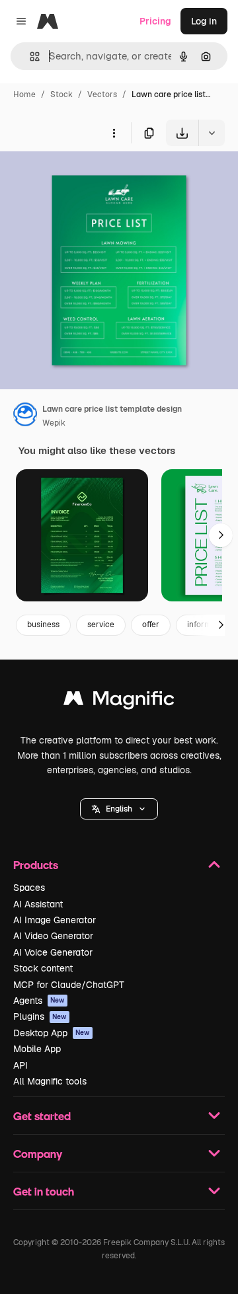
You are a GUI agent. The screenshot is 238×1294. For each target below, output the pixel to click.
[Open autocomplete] (29, 56)
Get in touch (43, 1191)
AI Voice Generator (53, 952)
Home (24, 94)
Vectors (102, 94)
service (100, 624)
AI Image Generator (54, 920)
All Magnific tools (50, 1081)
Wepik (53, 423)
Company (37, 1154)
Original (84, 177)
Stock (61, 94)
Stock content (43, 968)
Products (35, 865)
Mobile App (37, 1049)
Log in (204, 21)
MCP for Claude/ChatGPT (68, 985)
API (20, 1065)
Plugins (40, 1016)
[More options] (113, 133)
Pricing (155, 21)
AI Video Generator (53, 936)
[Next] (221, 535)
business (43, 624)
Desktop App (51, 1033)
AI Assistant (38, 904)
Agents (39, 1001)
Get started (42, 1116)
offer (150, 624)
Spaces (29, 888)
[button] (119, 808)
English (119, 809)
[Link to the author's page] (25, 416)
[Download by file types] (211, 133)
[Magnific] (119, 701)
